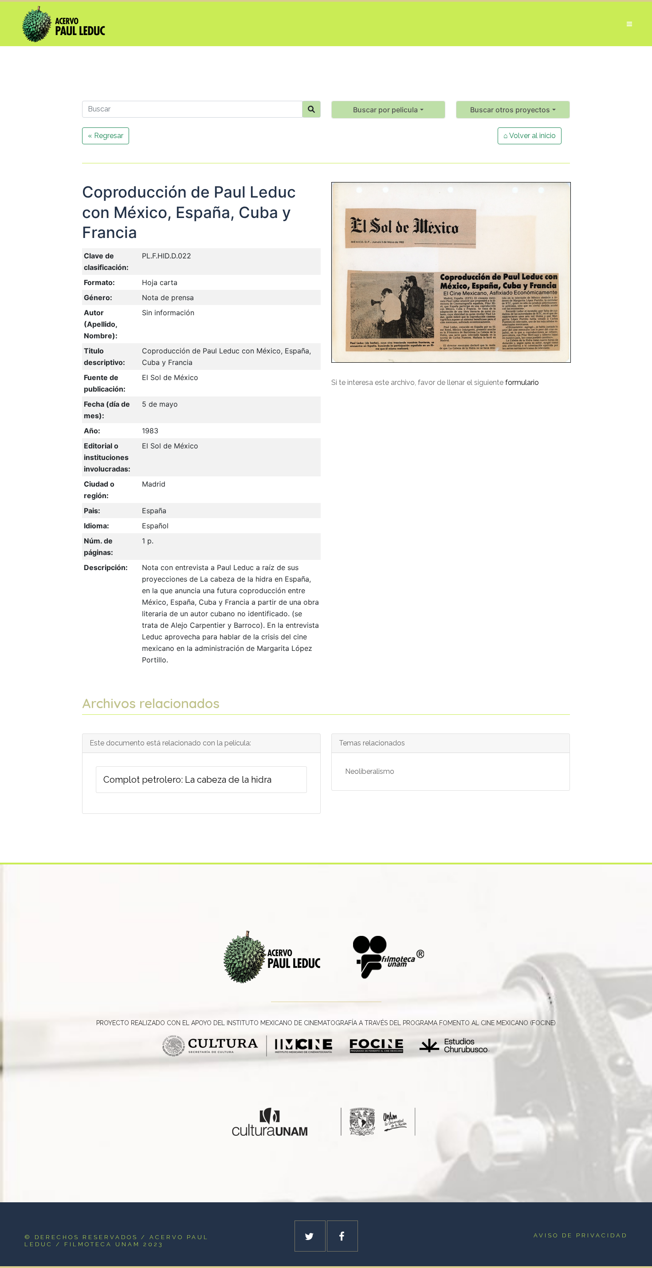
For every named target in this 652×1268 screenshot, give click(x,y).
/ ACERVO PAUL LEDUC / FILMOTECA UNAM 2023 (116, 1241)
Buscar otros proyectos (510, 109)
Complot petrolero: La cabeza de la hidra (187, 779)
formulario (522, 382)
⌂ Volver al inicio (529, 135)
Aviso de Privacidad (581, 1235)
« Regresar (105, 135)
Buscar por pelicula (385, 109)
